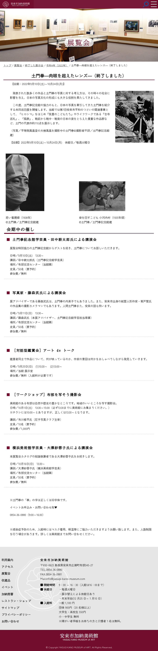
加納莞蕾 (7, 594)
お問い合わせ (10, 621)
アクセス (7, 566)
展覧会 (6, 573)
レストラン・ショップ (16, 601)
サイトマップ (10, 608)
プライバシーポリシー (16, 614)
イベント (7, 587)
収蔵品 (6, 580)
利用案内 (7, 560)
